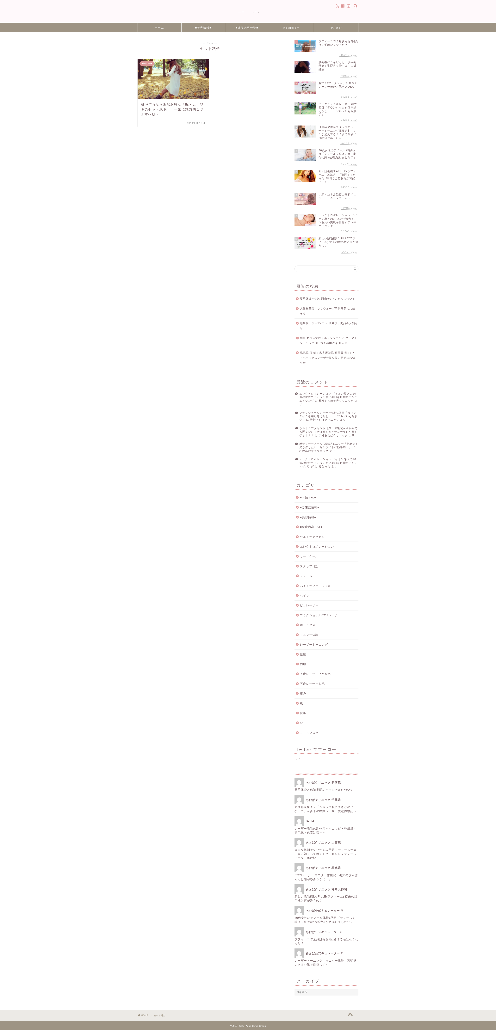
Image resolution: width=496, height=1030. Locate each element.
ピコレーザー (309, 605)
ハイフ (304, 595)
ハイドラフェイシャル (315, 585)
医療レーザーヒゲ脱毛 (315, 674)
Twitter (336, 27)
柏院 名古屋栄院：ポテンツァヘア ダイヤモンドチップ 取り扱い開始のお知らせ (328, 341)
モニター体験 (309, 634)
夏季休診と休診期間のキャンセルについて (327, 298)
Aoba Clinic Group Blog (248, 12)
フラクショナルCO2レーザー (320, 615)
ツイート (300, 759)
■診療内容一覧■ (247, 27)
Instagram (291, 27)
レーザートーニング (315, 644)
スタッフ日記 (309, 566)
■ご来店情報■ (309, 507)
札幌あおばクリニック (313, 451)
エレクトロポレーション (317, 546)
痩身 (303, 693)
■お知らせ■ (308, 497)
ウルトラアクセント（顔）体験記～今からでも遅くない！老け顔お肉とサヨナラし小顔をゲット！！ (328, 432)
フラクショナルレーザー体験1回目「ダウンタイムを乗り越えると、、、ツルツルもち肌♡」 (328, 416)
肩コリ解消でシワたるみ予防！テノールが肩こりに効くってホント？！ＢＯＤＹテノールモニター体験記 (325, 854)
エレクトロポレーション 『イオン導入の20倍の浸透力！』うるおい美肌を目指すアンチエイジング (328, 397)
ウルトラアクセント (314, 536)
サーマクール (309, 556)
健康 (303, 654)
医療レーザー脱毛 (312, 683)
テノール (306, 576)
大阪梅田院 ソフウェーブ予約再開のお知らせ (327, 311)
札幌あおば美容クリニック (336, 400)
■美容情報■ (203, 27)
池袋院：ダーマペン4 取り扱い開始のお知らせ (329, 326)
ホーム (159, 27)
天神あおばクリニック (324, 419)
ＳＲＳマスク (309, 732)
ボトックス (307, 625)
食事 (303, 713)
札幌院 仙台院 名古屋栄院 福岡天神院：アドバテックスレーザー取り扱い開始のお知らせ (327, 357)
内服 (303, 664)
